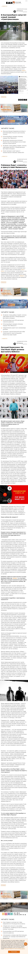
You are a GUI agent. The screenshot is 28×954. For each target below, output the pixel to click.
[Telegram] (22, 100)
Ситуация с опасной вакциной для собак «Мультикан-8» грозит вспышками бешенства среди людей (14, 333)
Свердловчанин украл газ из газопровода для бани (14, 328)
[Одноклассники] (21, 100)
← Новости (4, 6)
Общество (3, 282)
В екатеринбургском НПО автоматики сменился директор (13, 321)
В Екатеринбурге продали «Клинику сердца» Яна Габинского (13, 137)
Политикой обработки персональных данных (14, 948)
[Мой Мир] (24, 100)
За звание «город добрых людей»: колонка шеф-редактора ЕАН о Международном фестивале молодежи (14, 147)
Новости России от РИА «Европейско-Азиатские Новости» (10, 3)
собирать (21, 275)
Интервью (3, 902)
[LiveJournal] (26, 100)
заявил (23, 70)
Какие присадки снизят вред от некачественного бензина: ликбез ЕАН (13, 152)
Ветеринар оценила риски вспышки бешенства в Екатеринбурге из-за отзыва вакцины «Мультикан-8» (14, 142)
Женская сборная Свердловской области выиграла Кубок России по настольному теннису (14, 133)
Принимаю (14, 951)
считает (15, 578)
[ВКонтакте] (19, 100)
